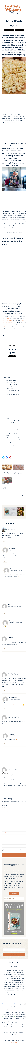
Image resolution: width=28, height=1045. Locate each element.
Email (4, 839)
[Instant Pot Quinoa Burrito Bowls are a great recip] (20, 1022)
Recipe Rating (5, 805)
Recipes (21, 1032)
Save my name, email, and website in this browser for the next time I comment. (14, 850)
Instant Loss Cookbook (7, 320)
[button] (14, 9)
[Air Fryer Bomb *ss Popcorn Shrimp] (7, 467)
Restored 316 (14, 1042)
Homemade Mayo (22, 497)
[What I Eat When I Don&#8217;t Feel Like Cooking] (7, 480)
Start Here (7, 1032)
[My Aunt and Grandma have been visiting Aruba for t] (8, 1009)
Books (15, 1032)
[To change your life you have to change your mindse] (20, 1009)
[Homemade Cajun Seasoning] (18, 467)
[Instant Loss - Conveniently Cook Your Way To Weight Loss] (14, 9)
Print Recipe (19, 30)
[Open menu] (12, 1)
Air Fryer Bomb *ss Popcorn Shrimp (6, 471)
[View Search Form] (16, 2)
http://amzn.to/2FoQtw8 (16, 705)
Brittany (11, 548)
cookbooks (7, 318)
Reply (4, 541)
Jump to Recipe (10, 30)
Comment (5, 812)
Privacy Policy (14, 1034)
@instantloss (16, 309)
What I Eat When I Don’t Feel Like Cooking (6, 485)
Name (4, 833)
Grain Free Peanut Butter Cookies (6, 498)
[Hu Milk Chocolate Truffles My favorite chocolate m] (8, 1022)
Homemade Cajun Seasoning (17, 471)
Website (4, 846)
